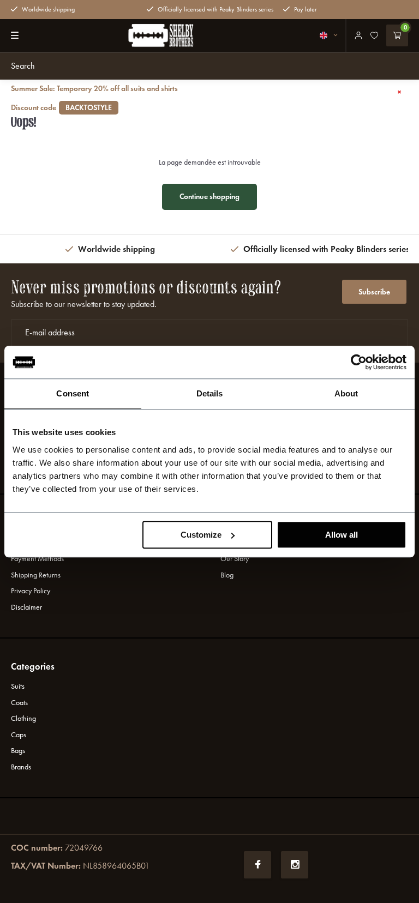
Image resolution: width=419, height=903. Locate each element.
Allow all (341, 534)
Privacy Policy (30, 590)
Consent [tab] (72, 393)
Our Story (234, 558)
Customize (201, 534)
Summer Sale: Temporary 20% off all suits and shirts (94, 98)
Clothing (23, 718)
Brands (21, 767)
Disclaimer (26, 607)
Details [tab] (209, 393)
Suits (18, 686)
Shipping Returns (36, 575)
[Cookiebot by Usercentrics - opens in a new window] (358, 362)
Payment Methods (37, 558)
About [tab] (346, 393)
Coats (19, 702)
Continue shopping (209, 196)
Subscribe (374, 292)
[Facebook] (257, 864)
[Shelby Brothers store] (161, 35)
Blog (227, 575)
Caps (18, 734)
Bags (18, 750)
